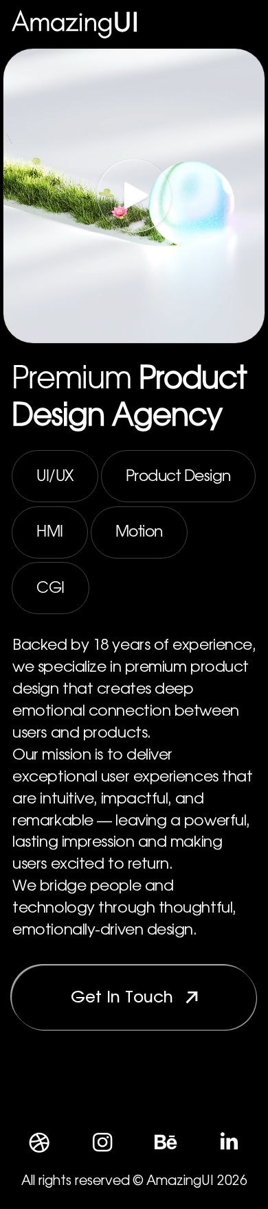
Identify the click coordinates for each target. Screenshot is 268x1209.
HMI (49, 531)
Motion (139, 531)
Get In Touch (122, 997)
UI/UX (55, 476)
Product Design (178, 476)
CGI (50, 588)
